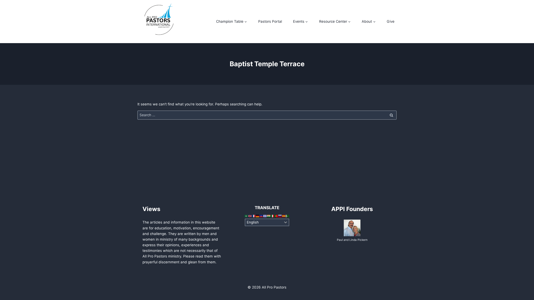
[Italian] (273, 216)
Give (390, 21)
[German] (257, 216)
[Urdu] (288, 216)
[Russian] (280, 216)
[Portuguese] (276, 216)
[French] (254, 216)
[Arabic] (246, 216)
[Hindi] (269, 216)
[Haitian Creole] (261, 216)
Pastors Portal (270, 21)
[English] (250, 216)
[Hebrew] (265, 216)
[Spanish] (284, 216)
